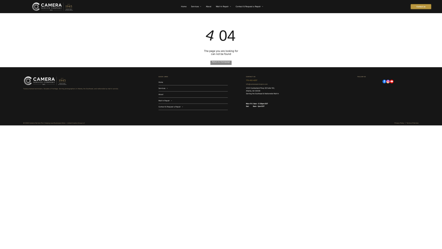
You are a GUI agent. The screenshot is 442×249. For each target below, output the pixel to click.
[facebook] (384, 82)
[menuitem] (184, 6)
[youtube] (392, 82)
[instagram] (388, 82)
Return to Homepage (221, 62)
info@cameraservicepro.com (257, 84)
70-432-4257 (252, 80)
